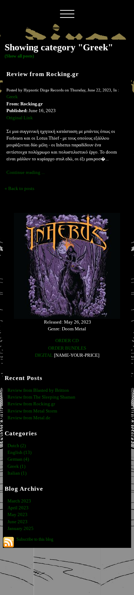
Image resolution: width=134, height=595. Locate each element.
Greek (12, 96)
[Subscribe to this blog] (8, 542)
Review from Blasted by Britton (38, 390)
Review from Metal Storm (32, 411)
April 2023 (18, 507)
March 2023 (19, 501)
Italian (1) (17, 473)
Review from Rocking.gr (42, 74)
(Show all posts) (19, 56)
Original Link (19, 117)
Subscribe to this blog (34, 539)
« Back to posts (19, 188)
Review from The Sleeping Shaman (41, 397)
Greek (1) (16, 466)
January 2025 (21, 528)
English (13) (19, 452)
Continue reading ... (25, 172)
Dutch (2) (17, 445)
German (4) (18, 459)
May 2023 (18, 514)
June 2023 (18, 521)
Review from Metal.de (29, 417)
